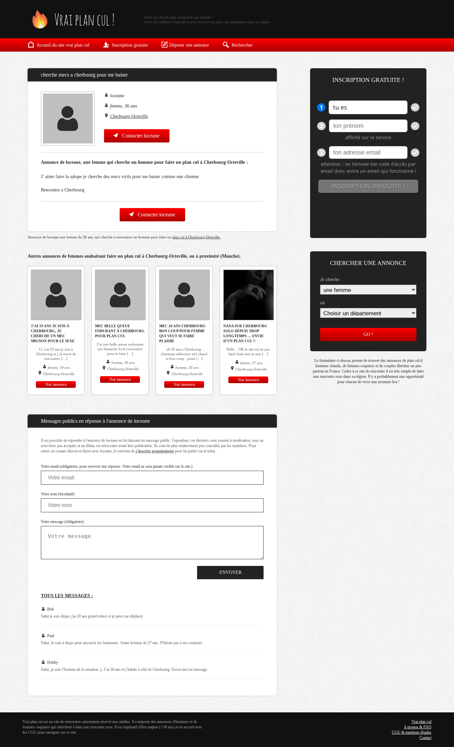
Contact (425, 737)
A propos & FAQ (417, 727)
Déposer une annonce (189, 45)
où (322, 302)
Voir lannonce (56, 384)
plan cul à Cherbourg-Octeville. (196, 237)
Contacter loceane (140, 135)
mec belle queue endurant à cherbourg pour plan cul (120, 331)
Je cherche (329, 279)
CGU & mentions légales (411, 732)
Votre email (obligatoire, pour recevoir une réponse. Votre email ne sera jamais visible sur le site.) (116, 466)
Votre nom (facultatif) (57, 494)
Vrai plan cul (421, 721)
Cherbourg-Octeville (129, 116)
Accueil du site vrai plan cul (62, 45)
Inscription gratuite (129, 45)
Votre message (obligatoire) (62, 521)
